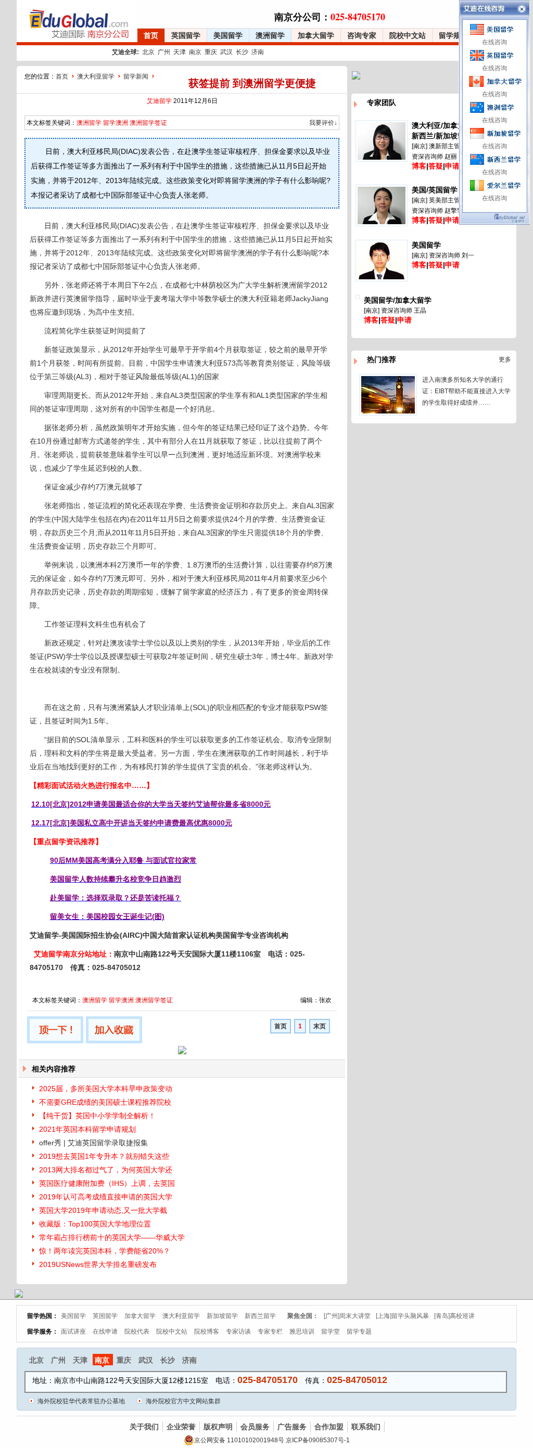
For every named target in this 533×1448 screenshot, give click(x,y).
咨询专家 (361, 35)
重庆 (211, 52)
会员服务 (255, 1427)
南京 (195, 52)
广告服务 (292, 1427)
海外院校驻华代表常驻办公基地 (81, 1401)
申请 (452, 166)
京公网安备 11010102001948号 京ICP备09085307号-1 (272, 1440)
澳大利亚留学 (96, 76)
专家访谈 (238, 1331)
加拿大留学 (316, 35)
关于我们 (144, 1427)
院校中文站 (407, 35)
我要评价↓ (323, 122)
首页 (151, 35)
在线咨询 (494, 42)
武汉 (226, 52)
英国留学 (185, 35)
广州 (164, 52)
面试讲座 (73, 1331)
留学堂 (330, 1331)
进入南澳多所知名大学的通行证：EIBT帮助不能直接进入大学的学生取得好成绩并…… (466, 391)
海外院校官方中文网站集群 (183, 1401)
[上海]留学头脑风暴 (402, 1316)
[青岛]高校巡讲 (454, 1316)
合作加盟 (329, 1427)
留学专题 (359, 1331)
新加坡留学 (222, 1316)
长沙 (242, 52)
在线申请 (105, 1331)
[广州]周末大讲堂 (347, 1316)
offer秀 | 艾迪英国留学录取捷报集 (93, 1143)
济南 (257, 52)
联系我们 (365, 1427)
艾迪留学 (159, 101)
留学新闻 (135, 76)
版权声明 (218, 1427)
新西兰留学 (260, 1316)
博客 (419, 166)
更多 (505, 359)
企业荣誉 (181, 1427)
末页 (319, 1026)
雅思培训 (301, 1331)
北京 (148, 52)
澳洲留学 (270, 35)
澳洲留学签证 (148, 122)
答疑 (435, 166)
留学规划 (453, 35)
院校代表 (136, 1331)
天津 (179, 52)
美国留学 (228, 35)
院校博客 (206, 1331)
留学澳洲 (115, 122)
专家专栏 (270, 1331)
